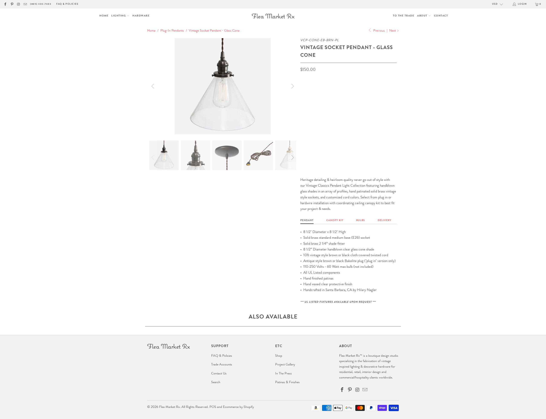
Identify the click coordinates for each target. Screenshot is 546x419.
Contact (441, 16)
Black (323, 109)
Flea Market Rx (169, 407)
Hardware (141, 16)
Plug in (308, 129)
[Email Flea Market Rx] (25, 4)
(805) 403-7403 (40, 4)
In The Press (283, 373)
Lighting (119, 16)
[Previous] (153, 86)
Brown (307, 109)
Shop (278, 356)
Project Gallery (285, 365)
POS (212, 407)
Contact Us (219, 373)
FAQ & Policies (67, 4)
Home (103, 16)
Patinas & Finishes (287, 382)
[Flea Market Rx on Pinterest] (11, 4)
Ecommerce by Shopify (238, 407)
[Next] (292, 86)
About (422, 16)
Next (393, 31)
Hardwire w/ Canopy (335, 129)
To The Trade (403, 16)
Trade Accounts (221, 365)
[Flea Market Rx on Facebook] (5, 4)
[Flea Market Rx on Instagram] (18, 4)
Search (215, 382)
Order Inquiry (317, 147)
